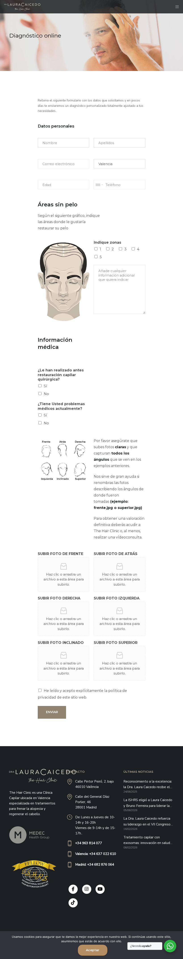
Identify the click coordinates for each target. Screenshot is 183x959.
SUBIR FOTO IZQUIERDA (116, 598)
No (46, 394)
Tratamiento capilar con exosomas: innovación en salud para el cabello (146, 840)
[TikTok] (73, 902)
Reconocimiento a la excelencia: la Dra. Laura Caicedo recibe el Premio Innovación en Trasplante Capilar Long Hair (148, 784)
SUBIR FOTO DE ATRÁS (115, 554)
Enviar (52, 712)
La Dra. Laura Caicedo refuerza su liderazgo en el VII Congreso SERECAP (147, 821)
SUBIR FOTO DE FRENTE (60, 554)
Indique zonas (107, 242)
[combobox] (99, 184)
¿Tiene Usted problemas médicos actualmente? (61, 406)
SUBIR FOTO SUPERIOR (115, 643)
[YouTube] (100, 889)
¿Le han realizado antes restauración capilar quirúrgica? (61, 375)
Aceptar (93, 950)
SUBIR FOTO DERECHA (59, 598)
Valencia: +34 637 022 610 (95, 854)
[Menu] (176, 6)
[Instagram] (86, 889)
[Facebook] (73, 889)
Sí (45, 386)
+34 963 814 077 (88, 843)
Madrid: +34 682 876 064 (94, 864)
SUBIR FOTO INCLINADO (61, 643)
